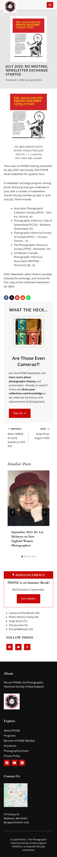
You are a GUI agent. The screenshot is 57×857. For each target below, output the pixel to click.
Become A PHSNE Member (19, 740)
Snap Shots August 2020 (42, 433)
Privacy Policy (12, 756)
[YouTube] (14, 763)
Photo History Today (21, 617)
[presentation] (28, 498)
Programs (10, 735)
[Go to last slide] (12, 512)
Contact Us (12, 776)
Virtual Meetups (18, 629)
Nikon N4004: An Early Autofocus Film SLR (16, 437)
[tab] (22, 556)
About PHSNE (12, 730)
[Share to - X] (11, 297)
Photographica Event (16, 751)
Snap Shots (15, 621)
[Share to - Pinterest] (17, 297)
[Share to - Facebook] (6, 297)
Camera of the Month (21, 613)
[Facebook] (7, 763)
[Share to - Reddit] (22, 297)
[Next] (44, 512)
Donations (10, 746)
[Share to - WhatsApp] (28, 297)
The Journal (15, 625)
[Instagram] (22, 763)
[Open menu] (50, 5)
